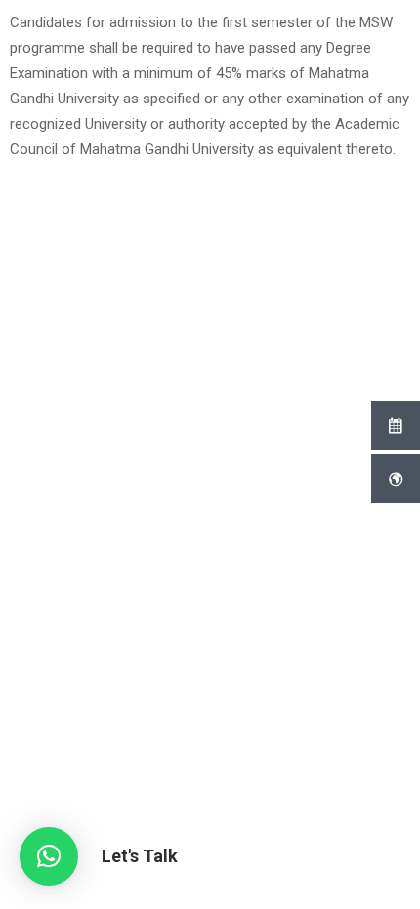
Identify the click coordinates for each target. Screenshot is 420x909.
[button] (49, 856)
